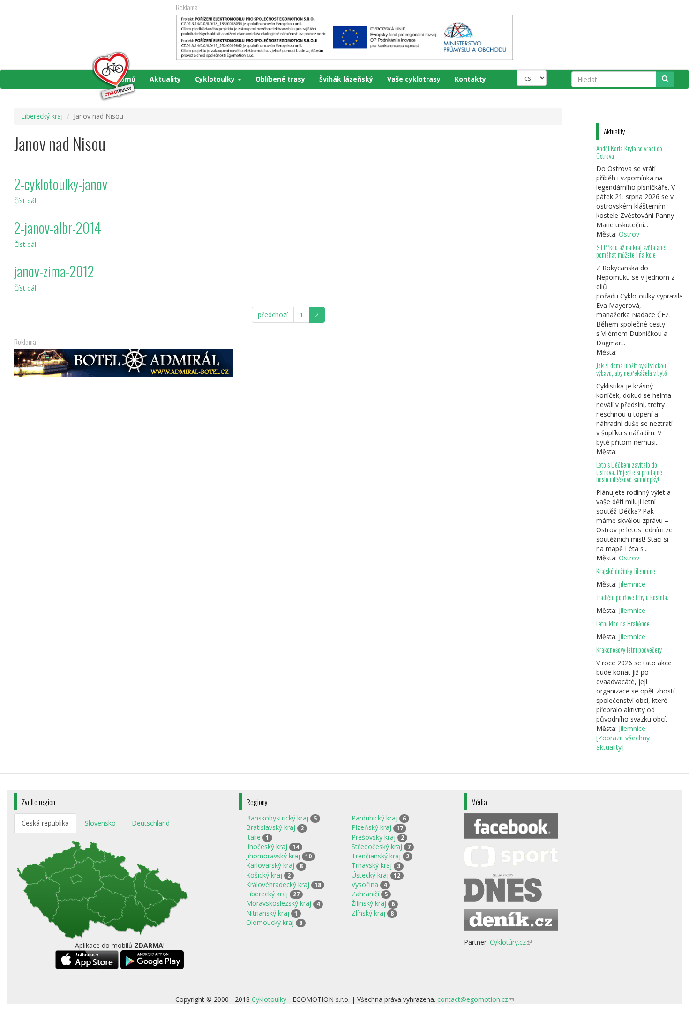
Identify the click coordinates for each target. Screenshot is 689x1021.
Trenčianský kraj (376, 855)
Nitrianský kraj (267, 913)
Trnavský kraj (372, 865)
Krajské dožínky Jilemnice (625, 571)
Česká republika (45, 823)
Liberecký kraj (42, 116)
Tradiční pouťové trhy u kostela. (632, 597)
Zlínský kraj (368, 913)
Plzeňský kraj (371, 827)
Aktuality (165, 79)
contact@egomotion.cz (475, 999)
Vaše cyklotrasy (414, 79)
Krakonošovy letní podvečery (629, 650)
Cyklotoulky (216, 79)
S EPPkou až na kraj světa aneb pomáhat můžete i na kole (632, 251)
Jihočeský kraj (266, 846)
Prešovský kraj (374, 837)
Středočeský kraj (377, 846)
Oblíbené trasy (280, 79)
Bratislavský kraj (270, 827)
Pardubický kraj (374, 817)
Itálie (253, 837)
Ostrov (629, 234)
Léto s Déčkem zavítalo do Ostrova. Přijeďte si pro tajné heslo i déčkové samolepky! (629, 472)
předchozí (273, 314)
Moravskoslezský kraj (278, 903)
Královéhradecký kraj (277, 884)
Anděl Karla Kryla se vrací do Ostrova (629, 152)
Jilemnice (632, 584)
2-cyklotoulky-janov (60, 183)
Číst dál (25, 200)
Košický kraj (264, 875)
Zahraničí (365, 893)
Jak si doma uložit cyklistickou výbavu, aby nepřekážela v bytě (631, 369)
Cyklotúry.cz (511, 942)
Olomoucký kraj (270, 922)
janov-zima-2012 (54, 271)
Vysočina (365, 884)
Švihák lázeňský (346, 79)
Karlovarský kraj (270, 865)
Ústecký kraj (370, 875)
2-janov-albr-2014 (57, 227)
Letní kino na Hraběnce (623, 623)
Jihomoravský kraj (273, 855)
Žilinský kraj (369, 903)
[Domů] (75, 76)
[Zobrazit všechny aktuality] (623, 742)
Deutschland (151, 823)
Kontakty (470, 79)
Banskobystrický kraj (277, 817)
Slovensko (100, 823)
